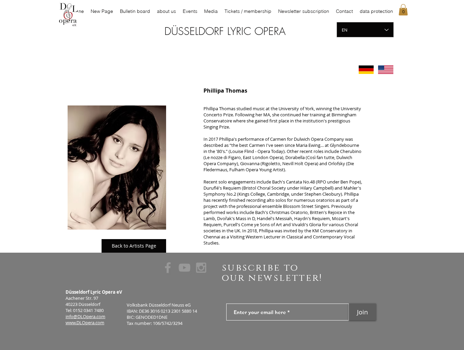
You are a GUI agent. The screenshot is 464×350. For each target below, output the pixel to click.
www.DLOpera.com (85, 322)
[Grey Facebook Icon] (168, 267)
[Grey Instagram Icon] (201, 267)
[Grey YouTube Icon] (184, 267)
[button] (403, 9)
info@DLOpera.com (85, 316)
